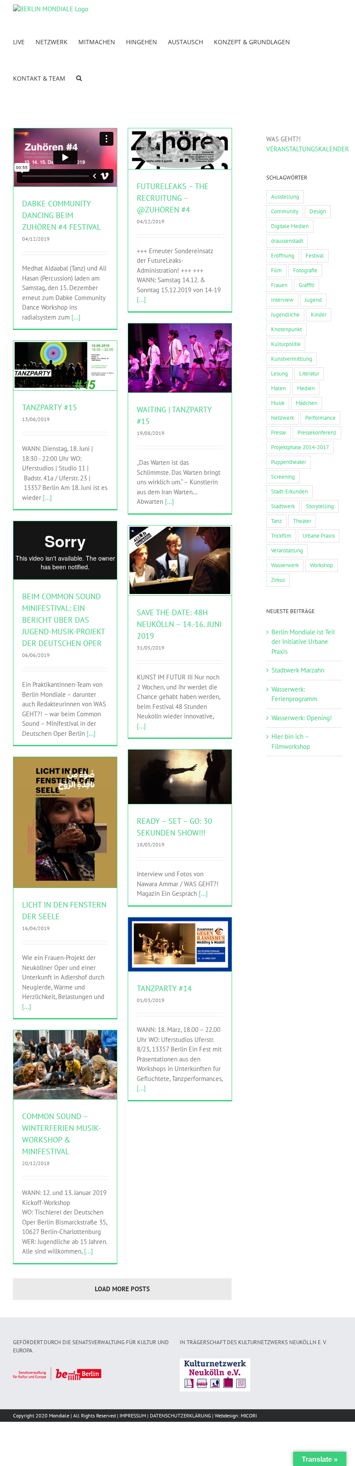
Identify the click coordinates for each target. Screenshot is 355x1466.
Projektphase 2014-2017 (300, 447)
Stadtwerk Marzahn (297, 670)
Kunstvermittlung (291, 358)
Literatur (309, 373)
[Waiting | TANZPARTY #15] (180, 357)
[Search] (79, 77)
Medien (306, 388)
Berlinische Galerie (179, 788)
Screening (283, 476)
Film (276, 270)
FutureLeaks (152, 156)
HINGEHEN (179, 156)
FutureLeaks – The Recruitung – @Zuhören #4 (173, 198)
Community (284, 211)
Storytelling (320, 506)
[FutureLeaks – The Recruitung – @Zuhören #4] (180, 148)
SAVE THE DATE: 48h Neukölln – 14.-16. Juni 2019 (179, 624)
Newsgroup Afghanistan (180, 571)
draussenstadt (287, 241)
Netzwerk (282, 417)
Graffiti (306, 285)
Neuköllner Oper (65, 833)
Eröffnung (282, 255)
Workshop (321, 565)
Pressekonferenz (316, 432)
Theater (302, 521)
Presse (278, 432)
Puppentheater (288, 462)
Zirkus (278, 580)
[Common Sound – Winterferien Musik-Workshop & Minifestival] (65, 1064)
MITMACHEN (69, 368)
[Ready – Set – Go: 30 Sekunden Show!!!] (180, 777)
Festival (315, 255)
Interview (282, 300)
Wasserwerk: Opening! (301, 718)
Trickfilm (281, 535)
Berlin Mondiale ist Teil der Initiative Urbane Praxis (303, 642)
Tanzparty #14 (164, 988)
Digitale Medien (290, 226)
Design (318, 211)
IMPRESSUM (132, 1415)
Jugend (313, 300)
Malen (278, 388)
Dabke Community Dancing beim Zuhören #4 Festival (61, 215)
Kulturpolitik (285, 344)
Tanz (276, 521)
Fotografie (305, 270)
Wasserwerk (285, 565)
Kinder (318, 314)
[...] (76, 317)
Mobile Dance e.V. (166, 365)
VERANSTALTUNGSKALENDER (307, 149)
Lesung (279, 373)
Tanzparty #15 (49, 407)
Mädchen (306, 403)
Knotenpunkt (286, 329)
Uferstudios (200, 365)
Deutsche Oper (50, 1080)
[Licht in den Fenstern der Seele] (65, 822)
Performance (320, 417)
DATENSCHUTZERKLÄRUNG (180, 1415)
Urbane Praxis (319, 535)
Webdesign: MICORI (236, 1415)
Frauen (279, 285)
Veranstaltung (287, 550)
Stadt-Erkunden (289, 491)
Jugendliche (285, 314)
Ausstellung (285, 196)
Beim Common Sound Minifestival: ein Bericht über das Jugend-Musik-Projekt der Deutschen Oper (63, 619)
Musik (277, 403)
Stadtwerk (283, 506)
